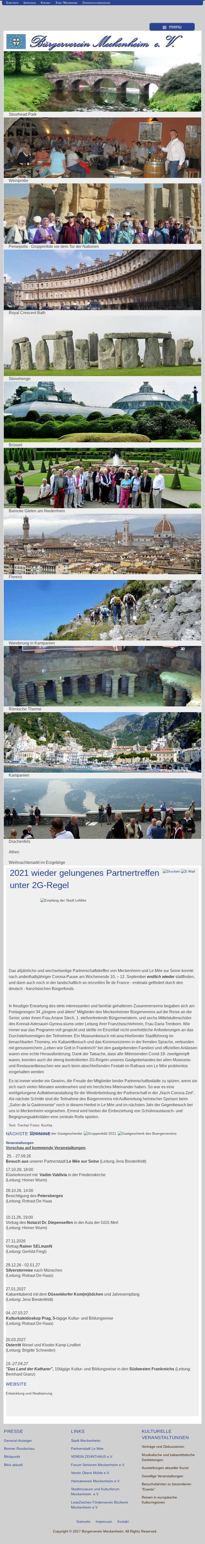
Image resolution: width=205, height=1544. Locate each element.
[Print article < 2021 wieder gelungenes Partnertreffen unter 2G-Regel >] (171, 871)
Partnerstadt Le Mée (87, 1449)
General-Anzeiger (18, 1441)
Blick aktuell (13, 1465)
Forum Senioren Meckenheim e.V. (98, 1465)
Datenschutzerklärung (96, 2)
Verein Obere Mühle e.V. (90, 1473)
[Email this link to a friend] (188, 871)
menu (175, 26)
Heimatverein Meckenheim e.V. (95, 1481)
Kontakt (45, 2)
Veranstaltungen (20, 1143)
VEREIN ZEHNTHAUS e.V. (92, 1457)
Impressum (30, 2)
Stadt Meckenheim (67, 2)
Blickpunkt (12, 1457)
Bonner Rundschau (19, 1449)
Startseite (12, 2)
